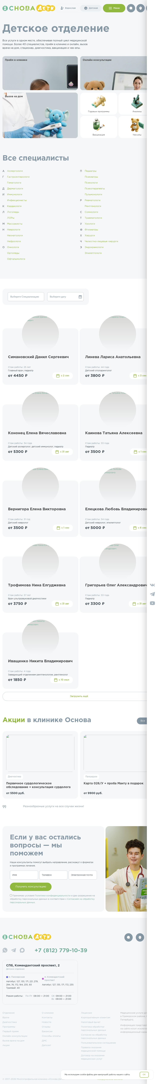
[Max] (22, 951)
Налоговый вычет (90, 1022)
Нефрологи (14, 241)
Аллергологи (15, 171)
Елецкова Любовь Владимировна (117, 509)
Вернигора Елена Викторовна (37, 509)
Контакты (47, 1018)
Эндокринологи (94, 247)
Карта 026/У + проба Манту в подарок (113, 783)
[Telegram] (13, 951)
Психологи (91, 183)
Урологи (90, 224)
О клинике (48, 1013)
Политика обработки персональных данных (93, 1028)
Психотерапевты (95, 189)
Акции (6, 1045)
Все (143, 721)
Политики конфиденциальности (53, 896)
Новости (46, 1022)
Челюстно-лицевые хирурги (101, 241)
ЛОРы (10, 218)
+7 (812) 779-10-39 (61, 950)
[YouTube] (152, 604)
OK (144, 1075)
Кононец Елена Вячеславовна (37, 433)
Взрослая (70, 8)
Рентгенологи (93, 206)
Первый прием (10, 1031)
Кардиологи (14, 206)
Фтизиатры (91, 230)
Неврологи (13, 230)
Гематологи (14, 183)
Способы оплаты (51, 1036)
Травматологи (93, 218)
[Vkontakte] (152, 586)
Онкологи (13, 247)
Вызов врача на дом (13, 1041)
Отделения (8, 1013)
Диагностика (14, 777)
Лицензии (86, 1013)
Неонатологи (15, 236)
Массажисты (14, 224)
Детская (93, 8)
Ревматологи (92, 200)
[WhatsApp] (4, 951)
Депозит (46, 1045)
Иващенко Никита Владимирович (40, 661)
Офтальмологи (16, 259)
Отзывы (46, 1027)
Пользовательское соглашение (98, 1043)
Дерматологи (15, 189)
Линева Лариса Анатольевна (113, 357)
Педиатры (90, 171)
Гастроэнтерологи (18, 177)
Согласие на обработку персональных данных (94, 1036)
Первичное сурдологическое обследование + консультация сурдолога (38, 785)
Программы (8, 1027)
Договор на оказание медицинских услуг (92, 1057)
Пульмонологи (93, 194)
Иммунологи (14, 194)
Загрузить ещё (79, 696)
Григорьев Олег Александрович (116, 585)
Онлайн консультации (14, 1036)
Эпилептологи (93, 253)
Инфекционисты (17, 200)
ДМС (44, 1041)
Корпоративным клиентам (95, 1018)
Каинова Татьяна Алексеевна (113, 433)
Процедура (91, 777)
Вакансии (47, 1031)
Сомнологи (91, 212)
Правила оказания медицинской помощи (93, 1049)
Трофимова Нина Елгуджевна (37, 585)
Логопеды (13, 212)
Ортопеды (13, 253)
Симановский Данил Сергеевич (38, 357)
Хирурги (90, 236)
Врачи (5, 1018)
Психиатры (91, 177)
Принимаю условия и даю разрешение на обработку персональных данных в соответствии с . (52, 899)
